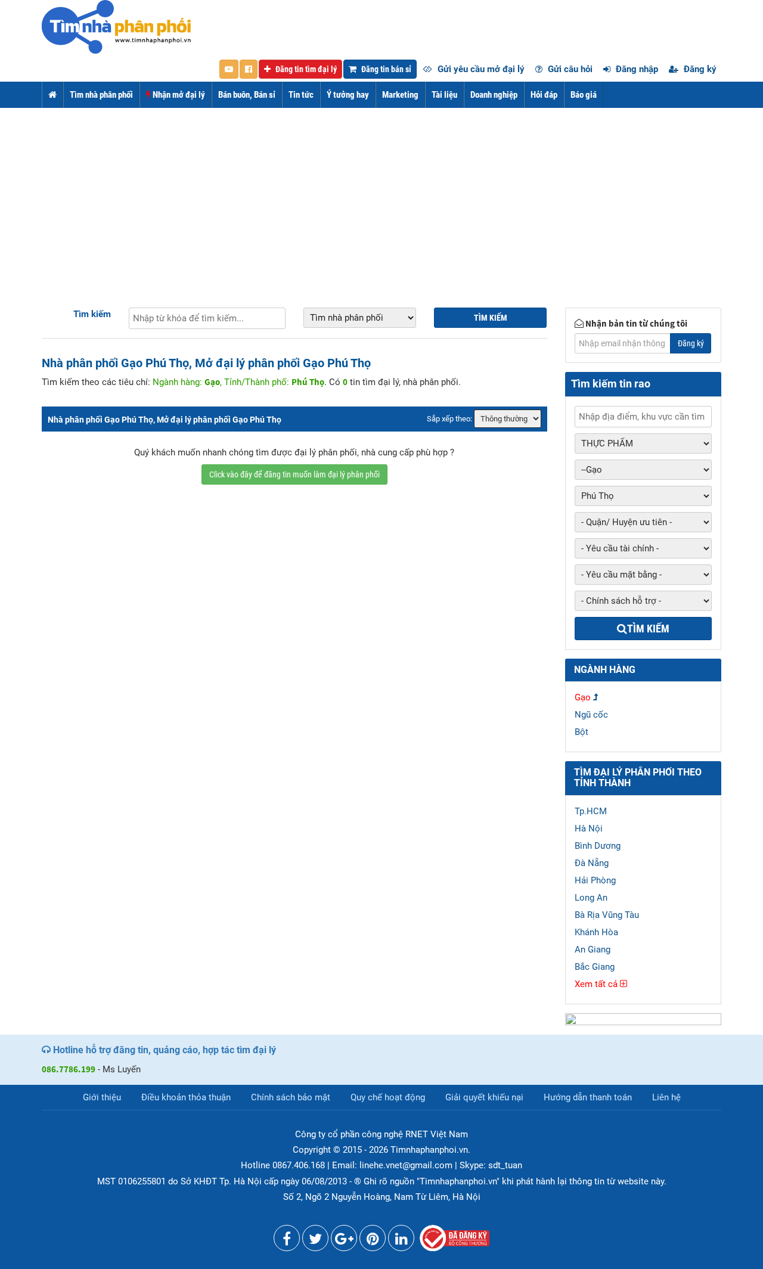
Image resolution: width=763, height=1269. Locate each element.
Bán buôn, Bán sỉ (246, 94)
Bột (581, 732)
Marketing (400, 94)
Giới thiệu (102, 1097)
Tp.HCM (591, 811)
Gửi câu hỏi (569, 69)
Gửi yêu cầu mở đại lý (480, 69)
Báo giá (583, 94)
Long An (591, 897)
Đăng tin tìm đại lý (305, 69)
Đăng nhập (635, 69)
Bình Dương (598, 845)
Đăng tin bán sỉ (385, 69)
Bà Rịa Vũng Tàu (607, 915)
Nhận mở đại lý (178, 94)
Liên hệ (666, 1097)
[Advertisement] (381, 197)
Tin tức (301, 94)
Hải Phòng (595, 880)
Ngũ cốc (591, 714)
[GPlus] (344, 1241)
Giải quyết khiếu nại (484, 1097)
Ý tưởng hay (348, 94)
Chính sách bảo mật (290, 1097)
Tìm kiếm (92, 314)
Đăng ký (699, 69)
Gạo (583, 697)
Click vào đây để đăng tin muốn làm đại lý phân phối (294, 474)
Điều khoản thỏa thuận (186, 1097)
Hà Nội (589, 828)
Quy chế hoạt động (388, 1097)
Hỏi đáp (544, 94)
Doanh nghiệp (493, 94)
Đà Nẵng (592, 863)
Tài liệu (444, 94)
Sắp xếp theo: (449, 418)
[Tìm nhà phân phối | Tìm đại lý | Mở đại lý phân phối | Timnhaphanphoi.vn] (116, 26)
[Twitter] (315, 1241)
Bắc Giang (595, 966)
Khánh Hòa (596, 932)
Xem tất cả (597, 984)
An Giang (592, 949)
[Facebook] (287, 1241)
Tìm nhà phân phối (101, 94)
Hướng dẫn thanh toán (588, 1097)
